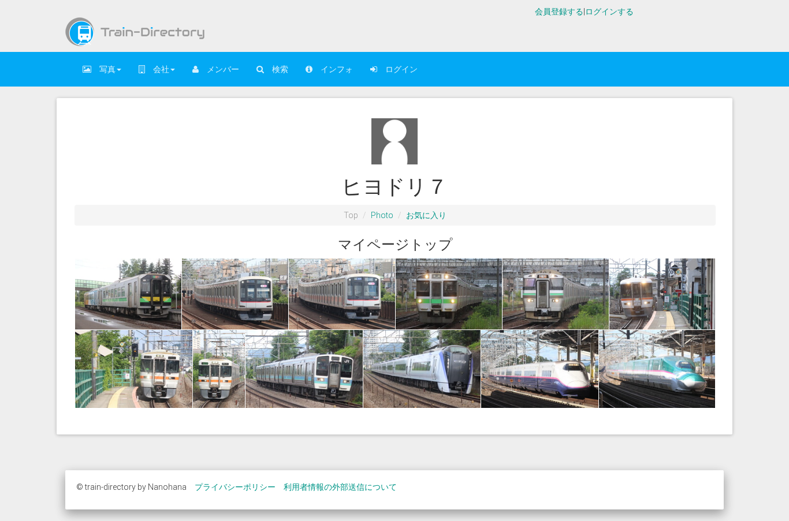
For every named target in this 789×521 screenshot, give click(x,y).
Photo (382, 215)
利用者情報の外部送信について (340, 487)
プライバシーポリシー (235, 487)
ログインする (609, 11)
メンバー (219, 69)
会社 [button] (157, 69)
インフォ (332, 69)
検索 (276, 69)
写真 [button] (103, 69)
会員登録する (559, 11)
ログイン (397, 69)
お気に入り (426, 215)
